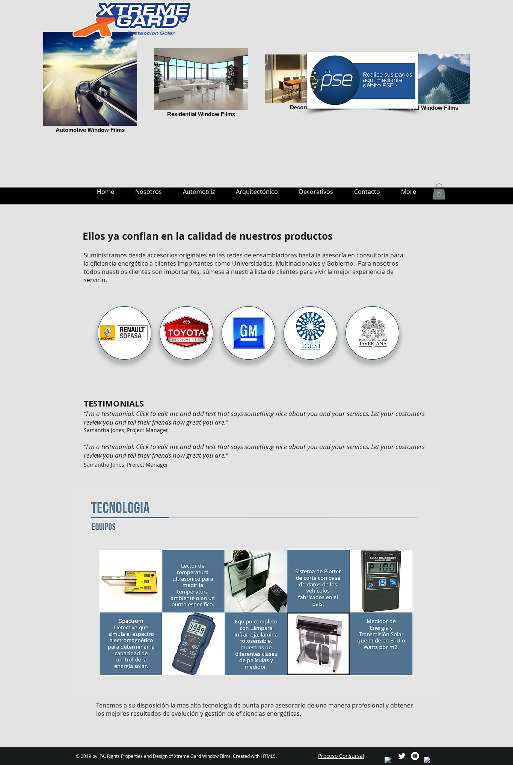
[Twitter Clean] (402, 756)
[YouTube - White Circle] (415, 756)
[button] (439, 191)
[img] (124, 333)
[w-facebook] (389, 761)
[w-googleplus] (428, 761)
